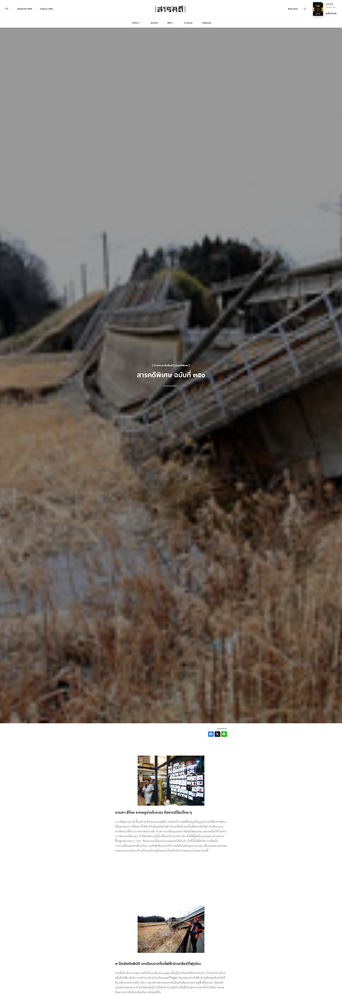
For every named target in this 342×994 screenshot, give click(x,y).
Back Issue (293, 8)
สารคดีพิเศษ (182, 365)
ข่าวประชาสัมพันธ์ (163, 365)
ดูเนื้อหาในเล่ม (331, 13)
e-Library (188, 23)
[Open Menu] (6, 8)
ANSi (169, 23)
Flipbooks (206, 23)
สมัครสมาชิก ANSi (24, 8)
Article (135, 23)
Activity (154, 23)
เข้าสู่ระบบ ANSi (46, 8)
